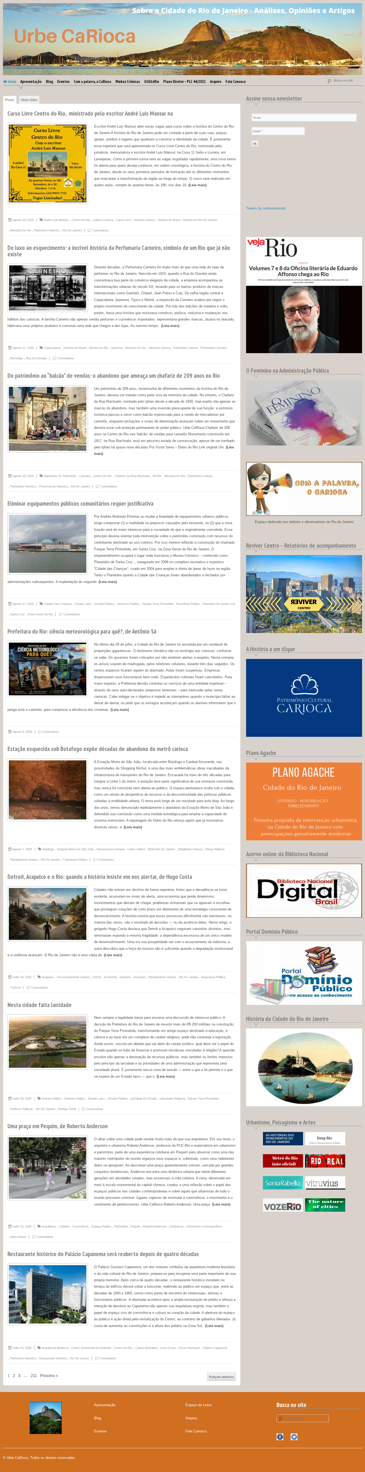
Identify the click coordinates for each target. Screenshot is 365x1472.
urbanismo (176, 1226)
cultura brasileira (146, 1347)
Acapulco (48, 977)
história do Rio (98, 347)
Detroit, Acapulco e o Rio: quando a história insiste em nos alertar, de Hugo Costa (99, 876)
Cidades (64, 1226)
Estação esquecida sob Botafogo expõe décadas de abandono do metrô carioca (97, 749)
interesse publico (128, 603)
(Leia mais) (197, 185)
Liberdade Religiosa (172, 1098)
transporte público (75, 859)
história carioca (144, 220)
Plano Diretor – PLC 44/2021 (184, 81)
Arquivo (215, 81)
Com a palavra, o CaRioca (92, 81)
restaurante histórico (53, 1358)
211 (34, 1376)
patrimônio (121, 1226)
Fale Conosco (236, 81)
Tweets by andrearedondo (266, 208)
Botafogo (48, 849)
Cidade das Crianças (58, 603)
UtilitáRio (151, 81)
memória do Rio (20, 230)
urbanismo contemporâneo (204, 1226)
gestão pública (104, 603)
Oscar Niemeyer (189, 1347)
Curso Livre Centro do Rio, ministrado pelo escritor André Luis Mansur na (90, 113)
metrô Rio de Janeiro (161, 849)
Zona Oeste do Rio (40, 614)
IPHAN (157, 476)
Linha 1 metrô (136, 849)
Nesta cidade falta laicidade (39, 1005)
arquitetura (49, 1226)
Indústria (125, 977)
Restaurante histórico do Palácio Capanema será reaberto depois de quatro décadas (103, 1254)
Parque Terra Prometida (157, 603)
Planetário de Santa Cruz (219, 603)
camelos (85, 476)
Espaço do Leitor (198, 1405)
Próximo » (49, 1376)
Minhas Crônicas (127, 81)
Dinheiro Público (74, 1098)
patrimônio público (188, 603)
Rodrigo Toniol (67, 1109)
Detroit (96, 977)
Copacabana (52, 347)
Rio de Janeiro (72, 230)
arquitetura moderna (55, 1347)
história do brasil (169, 220)
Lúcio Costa (168, 1347)
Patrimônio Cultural (185, 347)
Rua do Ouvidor (36, 358)
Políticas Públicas (21, 1109)
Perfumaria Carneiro (213, 347)
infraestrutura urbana (110, 849)
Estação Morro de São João (75, 849)
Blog (49, 81)
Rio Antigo (16, 358)
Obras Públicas (215, 849)
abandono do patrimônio (60, 476)
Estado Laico (83, 603)
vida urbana (18, 1236)
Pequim (135, 1226)
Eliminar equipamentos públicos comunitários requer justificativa (80, 503)
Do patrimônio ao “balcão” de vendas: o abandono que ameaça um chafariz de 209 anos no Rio (113, 375)
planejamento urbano (24, 859)
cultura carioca (103, 220)
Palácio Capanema (215, 1347)
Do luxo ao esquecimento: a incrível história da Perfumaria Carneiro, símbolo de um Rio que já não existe (118, 251)
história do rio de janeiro (200, 220)
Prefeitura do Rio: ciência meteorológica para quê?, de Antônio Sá (81, 631)
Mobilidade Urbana (190, 849)
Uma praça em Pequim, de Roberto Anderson (57, 1126)
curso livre (123, 220)
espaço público (101, 1226)
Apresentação (30, 81)
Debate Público (51, 1098)
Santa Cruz (17, 614)
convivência (80, 1226)
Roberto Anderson (154, 1226)
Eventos (63, 81)
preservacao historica (53, 486)
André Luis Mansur (56, 220)
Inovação (140, 977)
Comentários (100, 230)
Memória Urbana (159, 347)
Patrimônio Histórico (47, 230)
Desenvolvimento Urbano (73, 977)
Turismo (15, 987)
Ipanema (116, 347)
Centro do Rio (81, 220)
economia (110, 977)
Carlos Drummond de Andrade (91, 1347)
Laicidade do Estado (143, 1098)
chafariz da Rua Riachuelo (132, 476)
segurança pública (213, 977)
